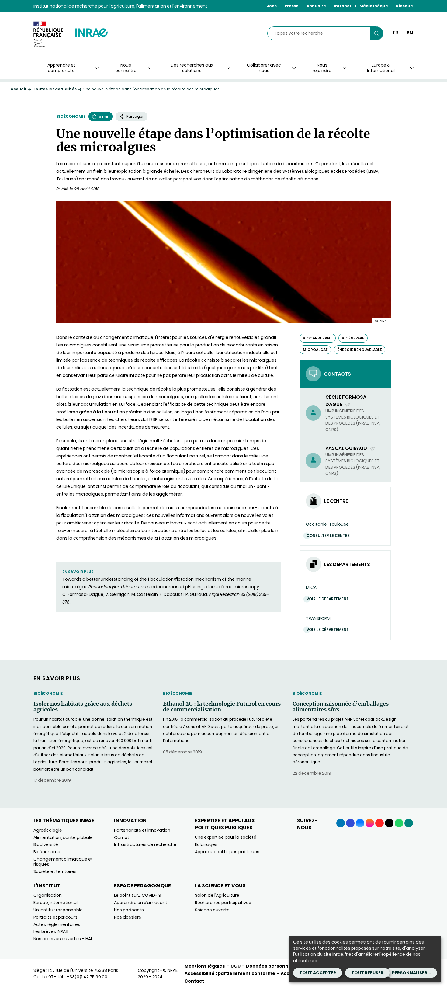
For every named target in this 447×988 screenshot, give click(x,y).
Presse (292, 6)
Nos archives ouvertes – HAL (63, 939)
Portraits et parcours (55, 917)
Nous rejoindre (322, 68)
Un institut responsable (58, 910)
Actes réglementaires (56, 924)
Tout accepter (317, 973)
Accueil (18, 89)
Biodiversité (45, 844)
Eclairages (206, 844)
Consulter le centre (328, 535)
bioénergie (353, 338)
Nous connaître (126, 68)
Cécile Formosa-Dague (347, 401)
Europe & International (381, 68)
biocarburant (317, 338)
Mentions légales (205, 966)
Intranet (343, 6)
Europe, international (55, 902)
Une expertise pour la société (225, 837)
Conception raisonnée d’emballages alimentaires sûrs (341, 707)
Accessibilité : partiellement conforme (230, 973)
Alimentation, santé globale (63, 837)
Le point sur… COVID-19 (137, 895)
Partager (135, 116)
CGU (235, 966)
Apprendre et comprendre (61, 68)
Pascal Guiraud (346, 448)
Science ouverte (212, 910)
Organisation (47, 895)
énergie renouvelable (359, 349)
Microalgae (315, 349)
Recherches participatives (223, 902)
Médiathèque (373, 6)
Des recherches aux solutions (192, 68)
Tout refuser (367, 973)
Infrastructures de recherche (145, 844)
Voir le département (328, 598)
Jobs (272, 6)
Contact (194, 981)
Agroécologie (47, 830)
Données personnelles (273, 966)
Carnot (121, 837)
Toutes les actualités (55, 89)
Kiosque (404, 6)
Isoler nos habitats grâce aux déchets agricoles (82, 707)
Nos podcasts (129, 910)
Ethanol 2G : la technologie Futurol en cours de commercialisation (222, 707)
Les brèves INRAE (50, 931)
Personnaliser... (411, 973)
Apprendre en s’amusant (140, 902)
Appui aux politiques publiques (227, 852)
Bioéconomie (70, 116)
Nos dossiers (127, 917)
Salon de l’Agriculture (217, 895)
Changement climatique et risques (63, 861)
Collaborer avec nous (264, 68)
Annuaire (316, 6)
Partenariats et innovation (142, 830)
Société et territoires (55, 871)
